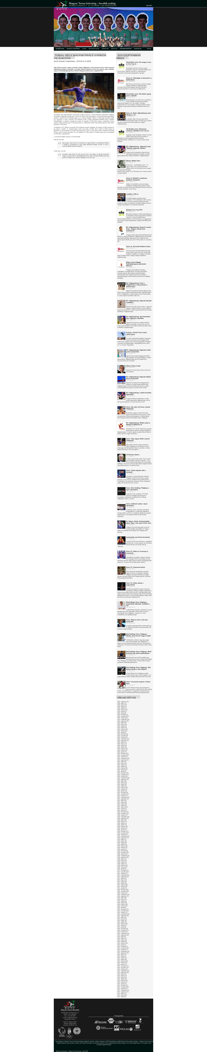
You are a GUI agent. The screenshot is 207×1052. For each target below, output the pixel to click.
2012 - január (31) (122, 983)
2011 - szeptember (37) (123, 990)
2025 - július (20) (121, 722)
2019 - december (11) (122, 831)
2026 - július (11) (121, 703)
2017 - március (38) (122, 885)
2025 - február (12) (122, 731)
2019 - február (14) (122, 847)
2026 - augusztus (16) (123, 701)
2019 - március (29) (122, 846)
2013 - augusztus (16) (123, 953)
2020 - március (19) (122, 826)
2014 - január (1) (121, 945)
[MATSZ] (70, 1008)
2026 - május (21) (122, 706)
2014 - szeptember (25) (123, 933)
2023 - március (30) (122, 768)
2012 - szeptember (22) (123, 970)
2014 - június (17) (122, 938)
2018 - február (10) (122, 867)
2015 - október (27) (122, 912)
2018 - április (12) (122, 863)
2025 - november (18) (123, 716)
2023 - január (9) (121, 771)
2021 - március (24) (122, 807)
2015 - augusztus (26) (123, 915)
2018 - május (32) (122, 862)
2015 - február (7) (122, 925)
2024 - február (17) (122, 750)
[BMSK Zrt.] (119, 1023)
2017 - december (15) (122, 870)
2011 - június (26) (122, 995)
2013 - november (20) (123, 948)
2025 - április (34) (122, 727)
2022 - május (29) (122, 784)
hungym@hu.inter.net (69, 1019)
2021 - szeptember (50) (123, 797)
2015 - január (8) (121, 927)
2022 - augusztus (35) (123, 779)
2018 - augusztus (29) (123, 857)
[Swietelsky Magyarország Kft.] (111, 1023)
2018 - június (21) (122, 860)
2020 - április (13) (122, 825)
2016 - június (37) (122, 899)
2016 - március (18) (122, 904)
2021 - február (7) (122, 808)
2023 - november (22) (123, 755)
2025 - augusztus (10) (123, 721)
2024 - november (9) (122, 735)
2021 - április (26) (122, 805)
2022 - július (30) (121, 781)
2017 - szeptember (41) (123, 875)
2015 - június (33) (122, 919)
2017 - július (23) (121, 878)
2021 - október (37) (122, 795)
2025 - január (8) (121, 732)
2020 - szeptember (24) (123, 816)
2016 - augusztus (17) (123, 896)
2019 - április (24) (122, 844)
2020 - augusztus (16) (123, 818)
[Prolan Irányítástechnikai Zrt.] (126, 1031)
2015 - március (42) (122, 923)
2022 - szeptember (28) (123, 778)
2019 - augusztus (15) (123, 838)
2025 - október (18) (122, 718)
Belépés (149, 5)
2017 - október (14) (122, 873)
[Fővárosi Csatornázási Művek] (104, 1031)
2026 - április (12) (122, 708)
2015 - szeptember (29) (123, 914)
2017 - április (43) (122, 883)
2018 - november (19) (123, 852)
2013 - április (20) (122, 959)
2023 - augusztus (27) (123, 760)
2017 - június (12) (122, 880)
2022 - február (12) (122, 789)
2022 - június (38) (122, 782)
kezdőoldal (60, 48)
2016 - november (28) (123, 891)
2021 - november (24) (123, 794)
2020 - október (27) (122, 815)
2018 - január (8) (121, 868)
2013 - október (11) (122, 949)
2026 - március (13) (122, 709)
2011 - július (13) (121, 993)
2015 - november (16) (123, 910)
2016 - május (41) (122, 901)
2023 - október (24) (122, 756)
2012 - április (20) (122, 979)
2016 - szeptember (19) (123, 894)
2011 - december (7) (122, 985)
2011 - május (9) (121, 996)
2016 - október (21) (122, 893)
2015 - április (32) (122, 922)
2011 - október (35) (122, 988)
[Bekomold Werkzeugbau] (100, 1023)
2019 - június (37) (122, 841)
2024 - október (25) (122, 737)
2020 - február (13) (122, 828)
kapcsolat (137, 48)
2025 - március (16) (122, 729)
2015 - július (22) (121, 917)
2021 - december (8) (122, 792)
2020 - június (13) (122, 821)
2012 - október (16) (122, 969)
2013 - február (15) (122, 962)
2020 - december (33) (122, 812)
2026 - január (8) (121, 713)
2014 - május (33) (122, 940)
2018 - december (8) (122, 851)
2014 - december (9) (122, 928)
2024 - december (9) (122, 734)
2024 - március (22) (122, 748)
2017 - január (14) (122, 888)
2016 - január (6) (121, 907)
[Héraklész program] (140, 1023)
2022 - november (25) (123, 774)
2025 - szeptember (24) (123, 719)
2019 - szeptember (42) (123, 836)
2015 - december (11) (122, 909)
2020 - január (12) (122, 829)
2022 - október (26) (122, 776)
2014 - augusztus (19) (123, 935)
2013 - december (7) (122, 946)
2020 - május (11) (122, 823)
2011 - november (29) (123, 987)
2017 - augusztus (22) (123, 876)
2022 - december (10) (122, 773)
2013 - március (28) (122, 961)
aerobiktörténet (126, 48)
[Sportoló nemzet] (116, 1031)
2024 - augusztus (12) (123, 740)
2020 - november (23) (123, 813)
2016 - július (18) (121, 898)
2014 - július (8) (121, 936)
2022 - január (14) (122, 791)
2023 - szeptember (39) (123, 758)
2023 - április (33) (122, 766)
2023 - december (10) (122, 753)
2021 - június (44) (122, 802)
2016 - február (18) (122, 906)
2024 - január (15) (122, 752)
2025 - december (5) (122, 714)
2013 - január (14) (122, 964)
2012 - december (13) (122, 966)
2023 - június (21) (122, 763)
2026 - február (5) (122, 711)
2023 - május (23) (122, 765)
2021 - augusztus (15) (123, 799)
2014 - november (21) (123, 930)
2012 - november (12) (123, 967)
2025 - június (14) (122, 724)
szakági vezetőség (73, 48)
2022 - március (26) (122, 787)
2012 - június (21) (122, 975)
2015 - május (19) (122, 920)
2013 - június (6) (121, 956)
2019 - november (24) (123, 833)
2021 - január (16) (122, 810)
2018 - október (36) (122, 854)
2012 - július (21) (121, 974)
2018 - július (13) (121, 859)
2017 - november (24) (123, 872)
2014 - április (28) (122, 941)
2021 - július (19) (121, 800)
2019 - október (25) (122, 834)
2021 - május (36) (122, 803)
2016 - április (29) (122, 902)
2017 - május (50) (122, 881)
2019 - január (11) (122, 849)
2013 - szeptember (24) (123, 951)
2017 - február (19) (122, 886)
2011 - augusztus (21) (123, 992)
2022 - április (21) (122, 786)
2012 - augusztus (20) (123, 972)
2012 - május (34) (122, 977)
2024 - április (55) (122, 747)
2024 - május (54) (122, 745)
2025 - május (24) (122, 726)
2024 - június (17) (122, 743)
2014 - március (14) (122, 943)
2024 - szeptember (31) (123, 739)
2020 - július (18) (121, 820)
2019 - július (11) (121, 839)
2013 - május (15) (122, 958)
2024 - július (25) (121, 742)
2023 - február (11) (122, 769)
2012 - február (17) (122, 982)
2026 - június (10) (122, 705)
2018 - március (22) (122, 865)
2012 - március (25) (122, 980)
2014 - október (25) (122, 932)
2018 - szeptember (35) (123, 855)
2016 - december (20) (122, 889)
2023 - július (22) (121, 761)
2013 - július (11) (121, 954)
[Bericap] (130, 1023)
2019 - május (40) (122, 842)
